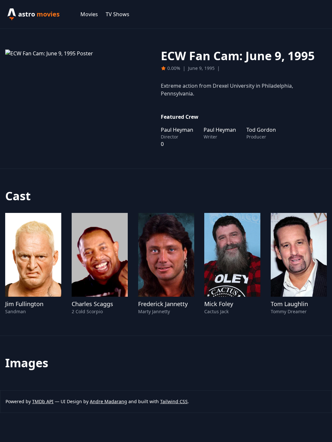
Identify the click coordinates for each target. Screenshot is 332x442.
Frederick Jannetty (163, 304)
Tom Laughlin (289, 304)
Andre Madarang (108, 401)
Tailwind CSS (174, 401)
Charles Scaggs (92, 304)
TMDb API (42, 401)
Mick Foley (218, 304)
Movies (89, 14)
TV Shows (117, 14)
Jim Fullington (24, 304)
